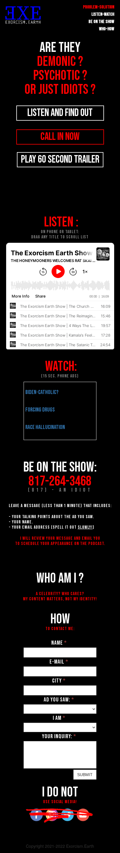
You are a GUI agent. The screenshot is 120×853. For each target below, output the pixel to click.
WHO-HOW (106, 29)
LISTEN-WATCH (102, 14)
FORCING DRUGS (40, 409)
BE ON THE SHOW (101, 21)
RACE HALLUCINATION (45, 427)
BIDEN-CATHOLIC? (42, 392)
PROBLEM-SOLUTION (98, 7)
